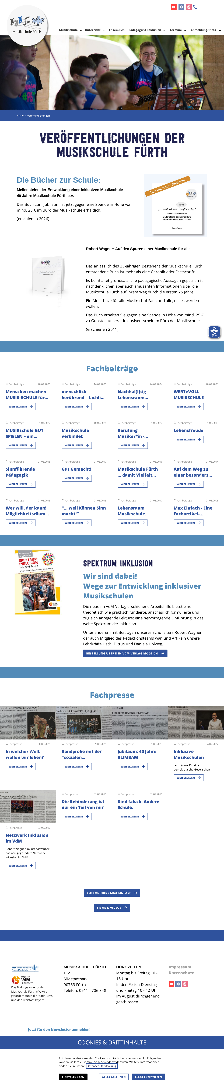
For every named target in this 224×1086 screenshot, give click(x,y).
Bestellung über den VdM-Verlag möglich (122, 653)
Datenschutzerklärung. (102, 1066)
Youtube (171, 984)
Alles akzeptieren (148, 1077)
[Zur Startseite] (28, 17)
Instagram (185, 984)
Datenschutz (181, 972)
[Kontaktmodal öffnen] (195, 7)
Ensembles (117, 30)
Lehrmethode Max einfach (109, 893)
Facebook (178, 984)
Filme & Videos (109, 908)
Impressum (180, 966)
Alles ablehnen (114, 1077)
